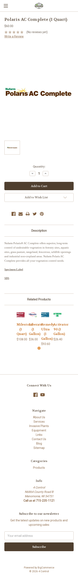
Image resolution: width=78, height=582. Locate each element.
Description (39, 230)
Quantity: (39, 166)
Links (39, 434)
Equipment (39, 430)
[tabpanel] (21, 326)
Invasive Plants (39, 426)
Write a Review (14, 36)
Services (39, 421)
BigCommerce (46, 567)
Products (39, 467)
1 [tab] (39, 348)
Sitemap (39, 448)
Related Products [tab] (39, 299)
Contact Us (39, 439)
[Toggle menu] (5, 5)
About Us (39, 417)
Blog (39, 443)
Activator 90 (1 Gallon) (60, 329)
